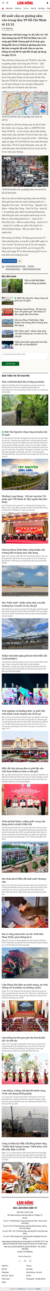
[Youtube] (25, 1261)
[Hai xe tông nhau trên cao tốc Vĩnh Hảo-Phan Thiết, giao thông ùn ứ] (25, 963)
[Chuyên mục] (3, 2)
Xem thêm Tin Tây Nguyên (16, 376)
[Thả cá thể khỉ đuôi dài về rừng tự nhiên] (12, 286)
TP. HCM (30, 266)
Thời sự (26, 8)
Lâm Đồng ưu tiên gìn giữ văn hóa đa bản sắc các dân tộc (23, 1039)
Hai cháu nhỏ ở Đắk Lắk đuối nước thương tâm (24, 880)
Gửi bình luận (10, 364)
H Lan (3, 28)
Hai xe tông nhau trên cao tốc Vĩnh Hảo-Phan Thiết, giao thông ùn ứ (23, 935)
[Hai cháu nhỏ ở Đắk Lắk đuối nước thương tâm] (25, 912)
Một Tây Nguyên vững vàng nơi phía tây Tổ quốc (31, 299)
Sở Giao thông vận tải (13, 269)
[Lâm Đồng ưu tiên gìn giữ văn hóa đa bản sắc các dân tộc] (25, 1068)
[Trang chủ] (3, 8)
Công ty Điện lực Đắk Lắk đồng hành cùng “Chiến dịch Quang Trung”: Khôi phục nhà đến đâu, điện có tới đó (24, 1146)
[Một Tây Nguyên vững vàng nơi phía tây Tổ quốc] (7, 301)
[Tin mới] (7, 2)
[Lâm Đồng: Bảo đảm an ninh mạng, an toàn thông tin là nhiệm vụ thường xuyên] (25, 1015)
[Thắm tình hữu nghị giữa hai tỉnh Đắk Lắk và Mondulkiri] (7, 345)
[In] (20, 261)
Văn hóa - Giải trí (8, 1276)
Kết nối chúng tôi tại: (25, 1256)
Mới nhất (9, 8)
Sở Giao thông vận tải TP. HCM (15, 266)
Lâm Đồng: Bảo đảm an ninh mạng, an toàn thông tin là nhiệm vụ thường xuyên (25, 986)
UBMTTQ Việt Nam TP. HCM (31, 269)
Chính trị (18, 8)
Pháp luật (5, 1272)
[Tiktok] (20, 1261)
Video (4, 1282)
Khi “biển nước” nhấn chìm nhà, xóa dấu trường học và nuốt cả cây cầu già (31, 333)
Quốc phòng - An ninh (34, 1272)
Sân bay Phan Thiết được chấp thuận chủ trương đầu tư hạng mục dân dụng (31, 322)
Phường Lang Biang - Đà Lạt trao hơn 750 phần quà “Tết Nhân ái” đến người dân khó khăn (30, 311)
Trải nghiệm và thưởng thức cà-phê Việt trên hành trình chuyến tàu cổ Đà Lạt (23, 712)
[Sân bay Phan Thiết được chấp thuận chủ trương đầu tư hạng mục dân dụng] (7, 323)
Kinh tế (33, 8)
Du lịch (28, 1276)
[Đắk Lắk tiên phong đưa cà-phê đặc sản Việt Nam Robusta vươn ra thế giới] (25, 799)
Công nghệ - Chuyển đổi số (35, 1279)
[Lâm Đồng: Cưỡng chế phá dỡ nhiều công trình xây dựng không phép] (25, 1121)
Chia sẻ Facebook (10, 261)
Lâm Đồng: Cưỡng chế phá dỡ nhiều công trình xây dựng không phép (23, 1092)
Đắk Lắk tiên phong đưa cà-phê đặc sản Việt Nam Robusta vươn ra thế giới (23, 770)
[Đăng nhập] (47, 2)
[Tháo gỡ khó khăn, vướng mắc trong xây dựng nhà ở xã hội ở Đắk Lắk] (25, 857)
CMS (21, 1289)
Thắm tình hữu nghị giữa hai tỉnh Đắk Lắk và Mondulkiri (31, 343)
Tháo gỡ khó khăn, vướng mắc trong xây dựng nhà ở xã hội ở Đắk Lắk (23, 823)
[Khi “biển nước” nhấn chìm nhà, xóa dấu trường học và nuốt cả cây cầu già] (7, 334)
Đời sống (41, 8)
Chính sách (6, 1279)
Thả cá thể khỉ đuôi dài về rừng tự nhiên (35, 282)
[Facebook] (30, 1261)
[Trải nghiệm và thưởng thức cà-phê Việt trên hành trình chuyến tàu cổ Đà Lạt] (25, 746)
